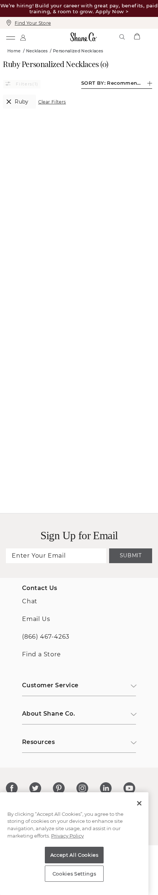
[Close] (139, 803)
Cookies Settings (74, 874)
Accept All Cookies (74, 855)
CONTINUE (78, 491)
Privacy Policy (67, 836)
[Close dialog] (147, 390)
